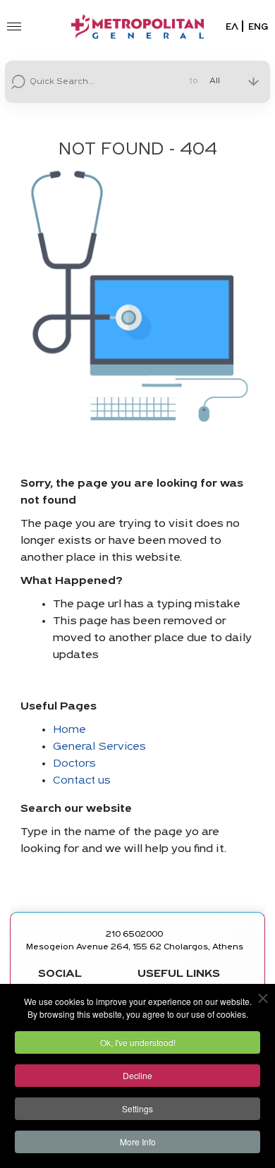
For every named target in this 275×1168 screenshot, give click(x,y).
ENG (258, 27)
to (194, 82)
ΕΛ (232, 27)
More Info (138, 1142)
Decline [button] (137, 1075)
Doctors (74, 763)
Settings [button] (137, 1108)
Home (69, 730)
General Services (99, 747)
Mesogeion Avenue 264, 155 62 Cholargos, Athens (134, 947)
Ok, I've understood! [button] (138, 1042)
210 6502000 (134, 934)
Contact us (82, 780)
